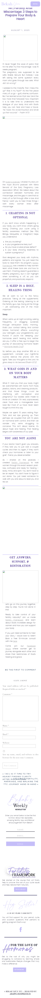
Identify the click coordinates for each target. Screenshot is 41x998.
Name (6, 725)
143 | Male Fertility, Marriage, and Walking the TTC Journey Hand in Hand (21, 781)
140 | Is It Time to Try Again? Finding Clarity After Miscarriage (17, 776)
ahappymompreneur (20, 994)
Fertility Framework (20, 463)
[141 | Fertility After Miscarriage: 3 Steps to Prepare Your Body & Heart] (20, 48)
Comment (7, 694)
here (15, 641)
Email (6, 734)
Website (6, 742)
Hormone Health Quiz (13, 347)
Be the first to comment (20, 670)
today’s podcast (13, 182)
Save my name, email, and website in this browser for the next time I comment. (21, 756)
